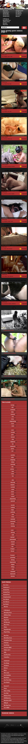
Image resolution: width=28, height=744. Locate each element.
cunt (8, 111)
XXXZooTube (6, 21)
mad (14, 534)
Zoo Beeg (5, 663)
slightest (13, 441)
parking (13, 512)
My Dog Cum (6, 705)
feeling (9, 303)
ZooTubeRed (6, 675)
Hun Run (5, 635)
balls (13, 457)
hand (12, 221)
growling (9, 166)
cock (13, 530)
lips (14, 546)
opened (13, 501)
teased (13, 541)
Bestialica (5, 677)
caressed (13, 521)
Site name (5, 672)
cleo (14, 439)
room (13, 423)
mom (8, 248)
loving (13, 405)
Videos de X (6, 649)
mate (14, 426)
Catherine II (6, 12)
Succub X (5, 686)
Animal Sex (6, 13)
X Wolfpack (6, 19)
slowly (5, 83)
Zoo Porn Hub (6, 680)
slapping (13, 459)
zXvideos (5, 665)
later (14, 471)
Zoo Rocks (18, 12)
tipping (5, 221)
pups (13, 489)
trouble (13, 432)
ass (11, 138)
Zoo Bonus (19, 13)
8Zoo (4, 670)
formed (10, 248)
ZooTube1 (18, 15)
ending (13, 507)
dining (13, 559)
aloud (13, 496)
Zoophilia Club (7, 640)
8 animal (18, 6)
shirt (14, 569)
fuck (8, 83)
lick (14, 466)
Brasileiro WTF (7, 700)
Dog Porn (5, 24)
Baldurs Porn (6, 695)
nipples (13, 484)
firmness (6, 193)
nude (13, 473)
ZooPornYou (6, 654)
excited (13, 487)
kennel (13, 437)
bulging (5, 56)
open (9, 56)
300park (5, 702)
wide (11, 56)
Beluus (5, 668)
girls (13, 434)
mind (5, 248)
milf (14, 407)
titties (13, 462)
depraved (13, 573)
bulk (10, 83)
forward (13, 166)
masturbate (14, 539)
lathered (11, 276)
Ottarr (4, 627)
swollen (14, 455)
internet (14, 414)
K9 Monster (6, 622)
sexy (13, 419)
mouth (9, 221)
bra (13, 476)
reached (14, 519)
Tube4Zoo (5, 657)
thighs (13, 564)
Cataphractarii (19, 10)
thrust (13, 551)
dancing (14, 482)
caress (5, 276)
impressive (13, 562)
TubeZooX (5, 660)
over (10, 111)
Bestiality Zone (7, 637)
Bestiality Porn (7, 20)
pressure (6, 303)
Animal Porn (6, 15)
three (13, 516)
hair (8, 276)
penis (13, 448)
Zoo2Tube (5, 645)
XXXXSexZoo (6, 698)
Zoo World (5, 682)
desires (13, 576)
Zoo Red (5, 693)
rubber (13, 544)
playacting (13, 498)
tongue (14, 548)
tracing (5, 138)
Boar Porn (5, 624)
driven (9, 193)
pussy (13, 469)
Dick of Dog (6, 690)
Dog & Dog (6, 631)
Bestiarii (5, 23)
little (13, 412)
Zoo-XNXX (5, 707)
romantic (13, 409)
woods (13, 505)
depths (12, 193)
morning (14, 464)
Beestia (18, 16)
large (13, 509)
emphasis (13, 446)
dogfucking (14, 421)
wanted (13, 537)
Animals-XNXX (6, 647)
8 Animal (5, 642)
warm (13, 491)
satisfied (13, 571)
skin (14, 480)
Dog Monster (6, 629)
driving (13, 532)
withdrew (14, 303)
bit (13, 444)
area (14, 514)
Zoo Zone (5, 10)
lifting (13, 566)
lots (13, 416)
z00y (4, 652)
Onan (4, 688)
